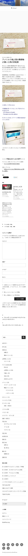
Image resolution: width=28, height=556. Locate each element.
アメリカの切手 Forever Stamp (11, 163)
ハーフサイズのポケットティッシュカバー (13, 482)
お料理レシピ (5, 359)
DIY (3, 347)
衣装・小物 (7, 405)
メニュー (15, 8)
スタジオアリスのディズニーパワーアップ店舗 (14, 491)
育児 (3, 442)
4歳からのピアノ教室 (7, 488)
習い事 (5, 447)
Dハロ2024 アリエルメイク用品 (10, 472)
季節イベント (7, 387)
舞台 (3, 451)
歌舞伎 (5, 453)
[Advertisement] (14, 21)
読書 (3, 457)
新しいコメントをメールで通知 (12, 292)
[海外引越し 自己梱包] (18, 191)
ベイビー (4, 412)
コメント (4, 241)
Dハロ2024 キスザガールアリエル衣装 (12, 469)
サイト (4, 277)
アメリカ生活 (6, 224)
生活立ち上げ (7, 379)
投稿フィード (5, 516)
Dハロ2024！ (5, 479)
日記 (5, 376)
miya (11, 57)
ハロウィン (8, 393)
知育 (5, 445)
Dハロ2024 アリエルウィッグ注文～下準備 (13, 466)
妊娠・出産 (5, 418)
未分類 (4, 436)
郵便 (14, 226)
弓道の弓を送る (6, 494)
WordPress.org (6, 522)
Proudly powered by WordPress (9, 552)
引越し (11, 224)
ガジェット (5, 397)
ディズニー (5, 403)
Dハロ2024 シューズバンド (9, 475)
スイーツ (6, 361)
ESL (5, 367)
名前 (3, 261)
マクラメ (6, 429)
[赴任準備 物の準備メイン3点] (7, 187)
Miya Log (6, 2)
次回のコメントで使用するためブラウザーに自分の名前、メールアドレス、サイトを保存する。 (14, 286)
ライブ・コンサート (9, 384)
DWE (3, 350)
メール (4, 269)
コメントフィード (6, 519)
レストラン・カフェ (7, 415)
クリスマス (8, 390)
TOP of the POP (6, 485)
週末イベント (7, 355)
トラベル (4, 409)
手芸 (3, 421)
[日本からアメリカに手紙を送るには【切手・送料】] (7, 208)
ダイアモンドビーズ (9, 424)
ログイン (4, 513)
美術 (3, 439)
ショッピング (5, 400)
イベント (4, 382)
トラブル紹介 (6, 226)
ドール (5, 427)
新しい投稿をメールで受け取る (12, 295)
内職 (5, 352)
